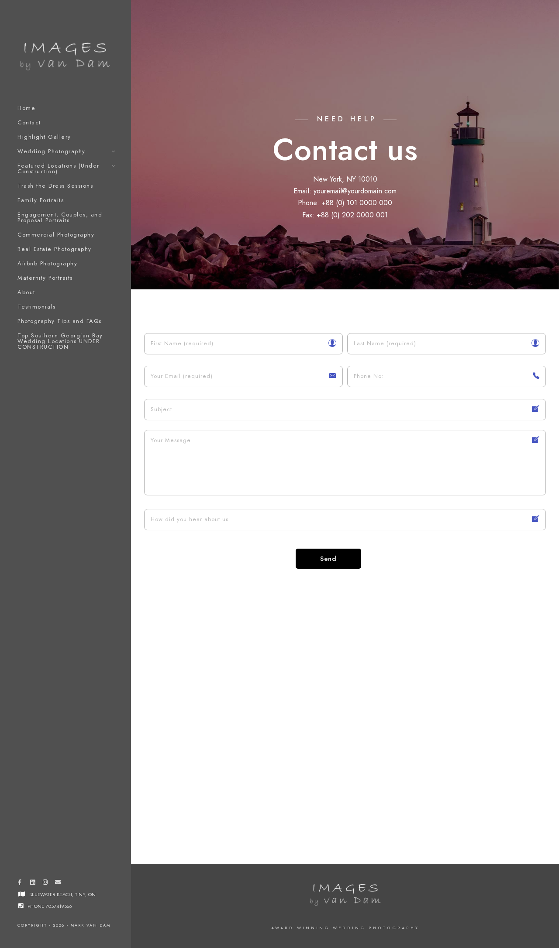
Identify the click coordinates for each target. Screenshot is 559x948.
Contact (29, 123)
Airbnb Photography (47, 264)
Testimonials (36, 307)
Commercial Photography (55, 235)
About (26, 292)
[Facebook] (19, 883)
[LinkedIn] (32, 883)
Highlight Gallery (44, 137)
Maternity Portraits (45, 278)
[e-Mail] (58, 883)
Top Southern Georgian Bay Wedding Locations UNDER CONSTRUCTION (60, 341)
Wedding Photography (51, 151)
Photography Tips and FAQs (59, 321)
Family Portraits (40, 200)
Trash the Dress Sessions (55, 186)
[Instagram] (45, 883)
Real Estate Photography (54, 249)
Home (26, 108)
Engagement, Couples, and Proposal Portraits (59, 217)
